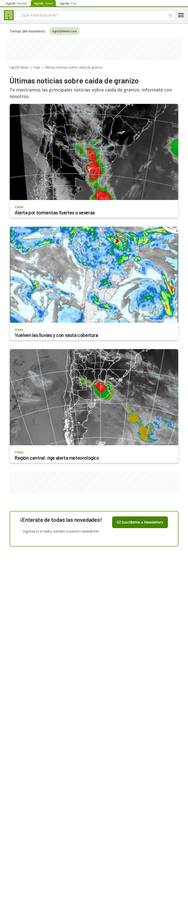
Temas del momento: (28, 31)
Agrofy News (19, 67)
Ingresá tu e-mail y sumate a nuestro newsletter (61, 531)
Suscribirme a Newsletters (142, 522)
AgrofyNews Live (64, 31)
